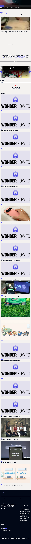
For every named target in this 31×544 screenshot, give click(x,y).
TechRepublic (12, 538)
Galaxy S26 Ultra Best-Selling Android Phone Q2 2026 (8, 149)
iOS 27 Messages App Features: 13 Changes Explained (9, 111)
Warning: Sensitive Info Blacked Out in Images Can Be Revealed (24, 520)
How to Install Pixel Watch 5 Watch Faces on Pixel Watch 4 (9, 186)
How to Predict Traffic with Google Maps (24, 509)
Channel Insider (24, 538)
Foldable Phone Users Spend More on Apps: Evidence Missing (10, 241)
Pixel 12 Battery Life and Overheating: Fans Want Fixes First (10, 223)
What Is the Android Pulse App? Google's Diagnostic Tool (9, 130)
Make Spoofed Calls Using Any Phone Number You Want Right (25, 518)
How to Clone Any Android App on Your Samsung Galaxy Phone (24, 505)
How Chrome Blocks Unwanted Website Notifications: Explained (10, 260)
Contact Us (2, 525)
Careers (3, 528)
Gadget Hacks (5, 7)
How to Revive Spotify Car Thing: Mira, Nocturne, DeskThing (10, 296)
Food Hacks (12, 7)
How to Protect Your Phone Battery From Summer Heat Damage (10, 360)
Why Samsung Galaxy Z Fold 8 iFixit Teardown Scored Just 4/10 (10, 205)
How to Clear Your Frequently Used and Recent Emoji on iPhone (24, 516)
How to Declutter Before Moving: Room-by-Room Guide (9, 341)
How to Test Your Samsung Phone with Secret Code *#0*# (25, 514)
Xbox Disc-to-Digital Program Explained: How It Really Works (10, 167)
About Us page (11, 506)
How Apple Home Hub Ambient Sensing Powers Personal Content (10, 416)
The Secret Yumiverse (21, 7)
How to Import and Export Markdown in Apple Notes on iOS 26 (10, 379)
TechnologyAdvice (7, 538)
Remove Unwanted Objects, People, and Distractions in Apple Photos (24, 503)
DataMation (19, 538)
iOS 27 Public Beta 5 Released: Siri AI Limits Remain (8, 462)
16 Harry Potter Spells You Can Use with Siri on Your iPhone (24, 507)
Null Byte (16, 7)
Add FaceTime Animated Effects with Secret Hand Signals (25, 512)
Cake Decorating (15, 4)
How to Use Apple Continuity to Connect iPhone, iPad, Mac (9, 397)
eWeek (16, 538)
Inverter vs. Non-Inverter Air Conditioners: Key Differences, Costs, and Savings (12, 485)
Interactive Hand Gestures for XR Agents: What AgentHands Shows (11, 279)
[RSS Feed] (5, 508)
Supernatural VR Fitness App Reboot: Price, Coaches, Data (9, 439)
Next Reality (9, 7)
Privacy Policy (2, 524)
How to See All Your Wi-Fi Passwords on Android (24, 501)
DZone (28, 538)
